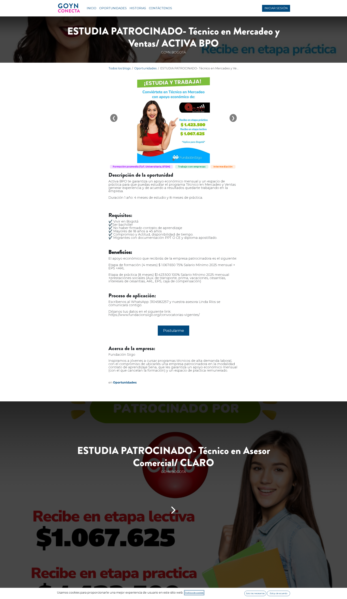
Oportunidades (145, 68)
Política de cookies (194, 592)
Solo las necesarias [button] (255, 593)
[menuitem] (91, 8)
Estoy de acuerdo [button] (278, 593)
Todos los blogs (119, 68)
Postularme (173, 330)
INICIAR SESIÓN (276, 8)
